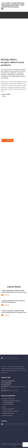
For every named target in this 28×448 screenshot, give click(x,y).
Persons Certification (8, 404)
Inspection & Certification (8, 398)
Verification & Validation (8, 409)
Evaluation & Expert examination (10, 411)
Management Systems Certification (11, 400)
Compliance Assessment (8, 413)
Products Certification (8, 402)
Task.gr (14, 445)
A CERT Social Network (20, 15)
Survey (4, 406)
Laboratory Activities (7, 415)
